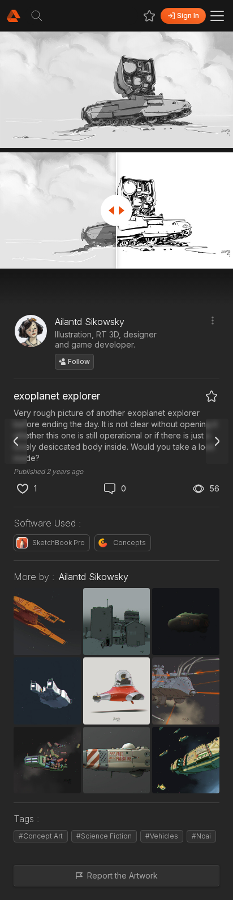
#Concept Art (41, 836)
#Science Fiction (104, 836)
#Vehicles (161, 836)
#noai (201, 836)
